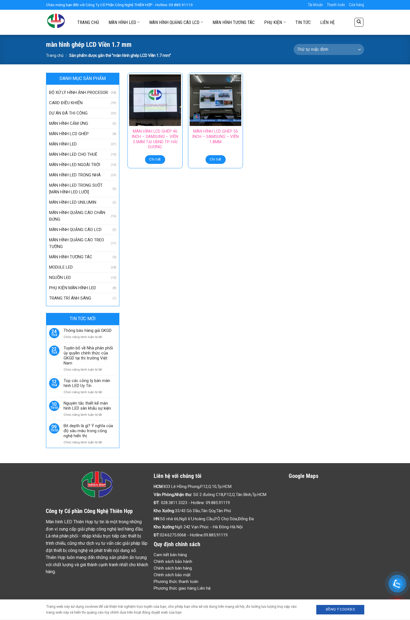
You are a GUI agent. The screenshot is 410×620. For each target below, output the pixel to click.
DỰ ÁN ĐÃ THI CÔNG (68, 113)
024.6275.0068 (173, 535)
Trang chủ (55, 55)
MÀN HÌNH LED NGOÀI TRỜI (74, 164)
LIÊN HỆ (327, 22)
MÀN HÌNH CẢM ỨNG (68, 123)
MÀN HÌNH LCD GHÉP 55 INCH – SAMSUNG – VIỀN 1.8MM (215, 136)
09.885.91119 (218, 502)
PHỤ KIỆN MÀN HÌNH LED (72, 287)
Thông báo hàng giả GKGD (88, 330)
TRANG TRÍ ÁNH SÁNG (70, 298)
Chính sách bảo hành (173, 561)
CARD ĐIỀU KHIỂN (66, 102)
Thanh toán (336, 5)
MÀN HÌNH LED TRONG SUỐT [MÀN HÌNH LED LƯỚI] (76, 188)
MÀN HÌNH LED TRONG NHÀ (75, 175)
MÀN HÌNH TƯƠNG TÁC (234, 22)
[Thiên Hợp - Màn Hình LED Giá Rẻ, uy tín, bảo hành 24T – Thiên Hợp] (56, 22)
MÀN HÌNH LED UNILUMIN (72, 202)
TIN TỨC (303, 22)
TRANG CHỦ (88, 22)
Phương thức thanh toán (176, 581)
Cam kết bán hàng (170, 554)
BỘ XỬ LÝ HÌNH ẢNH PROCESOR (78, 92)
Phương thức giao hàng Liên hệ (182, 588)
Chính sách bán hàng (173, 568)
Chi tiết (155, 159)
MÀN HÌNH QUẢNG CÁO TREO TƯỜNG (76, 243)
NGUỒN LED (60, 277)
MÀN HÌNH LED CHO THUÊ (73, 154)
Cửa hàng (356, 5)
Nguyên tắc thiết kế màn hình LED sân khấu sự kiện (87, 406)
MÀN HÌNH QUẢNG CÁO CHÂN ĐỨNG (77, 216)
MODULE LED (61, 267)
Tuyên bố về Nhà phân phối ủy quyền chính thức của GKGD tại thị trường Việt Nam (88, 356)
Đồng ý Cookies (340, 609)
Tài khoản (315, 5)
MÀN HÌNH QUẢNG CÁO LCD (174, 22)
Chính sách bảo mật (172, 574)
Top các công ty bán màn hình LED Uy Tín (87, 383)
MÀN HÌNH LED (122, 22)
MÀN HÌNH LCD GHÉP (69, 133)
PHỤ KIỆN (273, 22)
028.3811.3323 (174, 502)
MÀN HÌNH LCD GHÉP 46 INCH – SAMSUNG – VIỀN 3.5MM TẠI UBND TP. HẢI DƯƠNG (155, 139)
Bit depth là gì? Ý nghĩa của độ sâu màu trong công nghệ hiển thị (88, 430)
